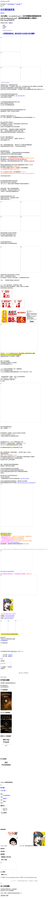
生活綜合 (10, 654)
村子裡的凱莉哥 (7, 9)
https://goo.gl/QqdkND (9, 615)
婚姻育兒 (11, 22)
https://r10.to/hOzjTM (14, 542)
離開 (7, 895)
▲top (1, 658)
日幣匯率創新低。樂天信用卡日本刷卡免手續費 (18, 33)
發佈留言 (2, 668)
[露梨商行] (18, 632)
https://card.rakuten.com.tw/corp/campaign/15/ (27, 482)
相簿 (4, 25)
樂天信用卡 (14, 353)
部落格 (4, 26)
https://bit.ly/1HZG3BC (20, 95)
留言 (15, 651)
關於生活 (10, 656)
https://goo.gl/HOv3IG (9, 616)
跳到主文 (2, 12)
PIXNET (14, 880)
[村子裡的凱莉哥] (4, 632)
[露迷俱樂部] (11, 632)
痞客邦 (12, 651)
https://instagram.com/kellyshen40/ (7, 571)
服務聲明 (36, 880)
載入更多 (2, 660)
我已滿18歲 (3, 895)
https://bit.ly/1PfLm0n (24, 478)
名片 (4, 28)
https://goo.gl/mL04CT (8, 618)
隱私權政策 (31, 880)
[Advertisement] (20, 648)
